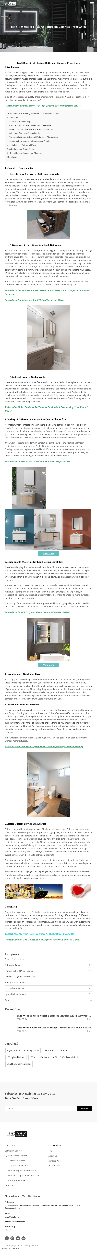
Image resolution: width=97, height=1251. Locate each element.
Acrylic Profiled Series (48, 959)
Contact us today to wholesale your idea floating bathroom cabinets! (39, 933)
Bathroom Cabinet (48, 965)
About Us (52, 1156)
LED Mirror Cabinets (39, 1057)
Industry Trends (31, 1050)
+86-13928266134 (12, 1230)
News (17, 47)
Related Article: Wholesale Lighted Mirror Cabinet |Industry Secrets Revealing (44, 746)
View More (48, 553)
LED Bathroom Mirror (48, 988)
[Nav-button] (91, 4)
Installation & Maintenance (56, 1050)
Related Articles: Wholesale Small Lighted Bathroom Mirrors (35, 300)
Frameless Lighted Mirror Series (48, 976)
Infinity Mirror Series (48, 982)
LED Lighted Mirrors (16, 1057)
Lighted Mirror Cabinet (48, 994)
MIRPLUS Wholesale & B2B (65, 1057)
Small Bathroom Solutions (19, 1064)
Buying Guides (13, 1050)
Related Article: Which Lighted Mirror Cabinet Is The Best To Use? (37, 612)
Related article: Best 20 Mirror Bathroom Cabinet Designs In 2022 (37, 461)
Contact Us (53, 1161)
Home (9, 47)
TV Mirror (48, 1000)
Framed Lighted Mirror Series (48, 971)
